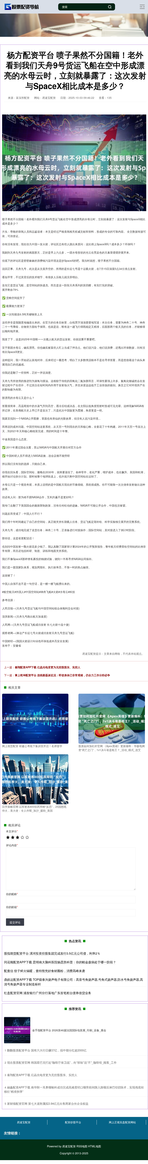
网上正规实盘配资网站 (122, 1122)
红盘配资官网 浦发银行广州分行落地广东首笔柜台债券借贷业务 (47, 993)
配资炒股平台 (73, 1122)
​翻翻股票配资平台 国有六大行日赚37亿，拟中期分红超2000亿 (47, 1050)
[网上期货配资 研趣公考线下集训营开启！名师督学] (35, 718)
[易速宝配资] (22, 6)
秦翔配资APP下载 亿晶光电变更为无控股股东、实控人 (47, 667)
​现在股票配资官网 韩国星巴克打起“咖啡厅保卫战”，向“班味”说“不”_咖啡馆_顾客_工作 (62, 1062)
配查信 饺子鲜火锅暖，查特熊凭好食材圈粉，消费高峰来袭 (44, 971)
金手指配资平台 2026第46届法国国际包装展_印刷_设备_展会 (69, 1030)
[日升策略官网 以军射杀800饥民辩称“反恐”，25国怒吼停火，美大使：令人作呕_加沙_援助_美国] (35, 779)
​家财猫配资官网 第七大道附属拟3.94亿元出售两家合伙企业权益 (47, 1103)
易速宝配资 (23, 1122)
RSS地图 (82, 1146)
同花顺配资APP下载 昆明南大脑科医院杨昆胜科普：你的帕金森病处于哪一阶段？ (60, 962)
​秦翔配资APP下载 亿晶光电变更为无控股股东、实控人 (42, 1075)
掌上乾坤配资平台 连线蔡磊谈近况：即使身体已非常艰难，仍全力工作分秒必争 (62, 675)
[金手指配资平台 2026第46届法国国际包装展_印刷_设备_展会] (17, 1030)
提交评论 (15, 922)
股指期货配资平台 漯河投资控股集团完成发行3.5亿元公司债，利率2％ (52, 953)
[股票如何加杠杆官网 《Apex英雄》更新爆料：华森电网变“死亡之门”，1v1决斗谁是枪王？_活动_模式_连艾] (111, 718)
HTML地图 (94, 1146)
